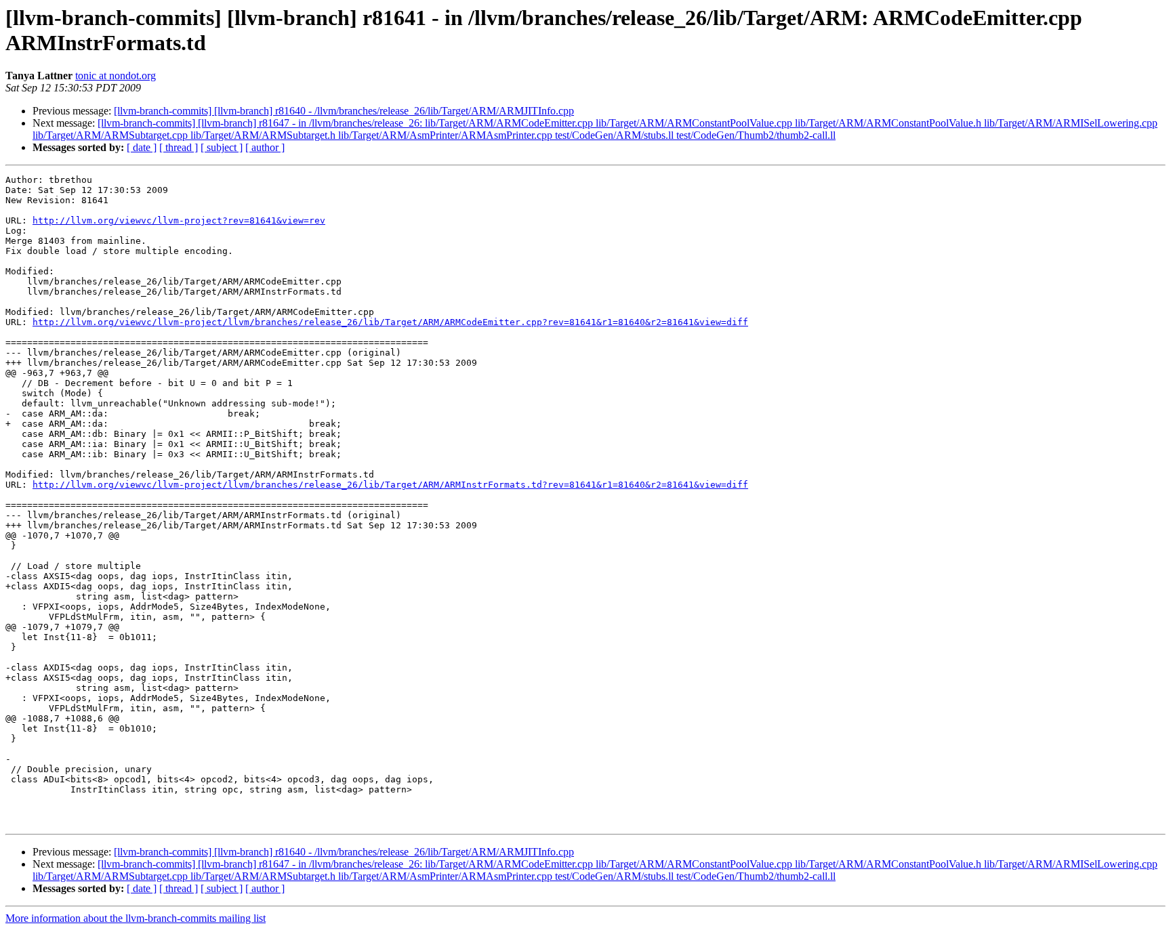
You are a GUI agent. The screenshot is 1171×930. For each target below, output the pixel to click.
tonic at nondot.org (115, 75)
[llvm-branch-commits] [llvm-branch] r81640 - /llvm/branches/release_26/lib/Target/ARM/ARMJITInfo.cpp (344, 111)
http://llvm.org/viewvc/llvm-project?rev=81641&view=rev (179, 220)
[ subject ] (222, 147)
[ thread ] (178, 147)
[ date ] (142, 147)
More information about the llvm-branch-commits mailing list (135, 918)
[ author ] (265, 147)
